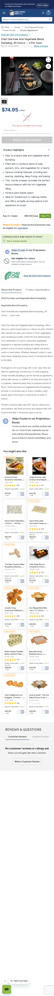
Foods (17, 27)
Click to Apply (43, 4)
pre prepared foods (34, 27)
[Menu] (3, 13)
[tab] (4, 102)
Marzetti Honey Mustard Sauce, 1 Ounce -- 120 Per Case (39, 654)
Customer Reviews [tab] (17, 736)
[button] (43, 12)
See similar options (27, 78)
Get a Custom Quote (17, 241)
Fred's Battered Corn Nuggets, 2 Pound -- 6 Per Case (14, 697)
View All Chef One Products (14, 35)
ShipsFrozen (18, 250)
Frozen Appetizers (29, 30)
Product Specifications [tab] (38, 289)
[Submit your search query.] (50, 19)
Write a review (41, 46)
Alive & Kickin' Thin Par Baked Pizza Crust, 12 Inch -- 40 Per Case (39, 697)
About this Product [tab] (11, 289)
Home (6, 27)
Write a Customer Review (27, 761)
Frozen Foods (8, 30)
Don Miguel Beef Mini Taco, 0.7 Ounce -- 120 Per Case (39, 610)
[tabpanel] (27, 370)
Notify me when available (27, 140)
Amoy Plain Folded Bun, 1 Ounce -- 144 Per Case (15, 523)
